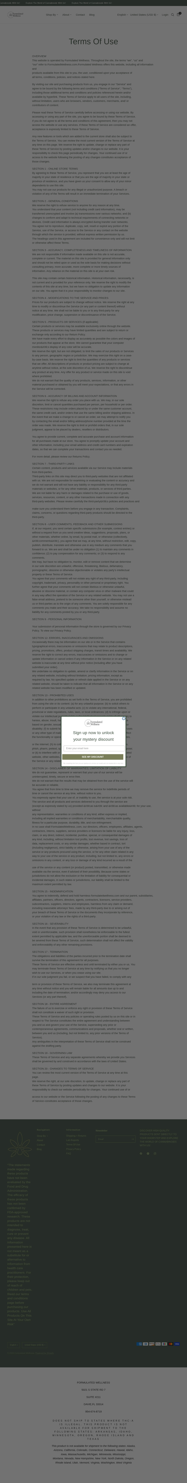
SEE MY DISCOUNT (93, 757)
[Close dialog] (123, 718)
